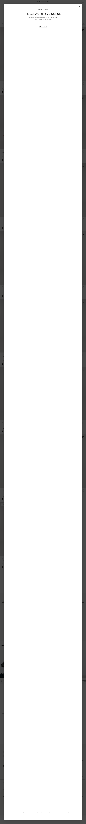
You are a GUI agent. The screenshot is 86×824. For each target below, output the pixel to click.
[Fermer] (80, 6)
